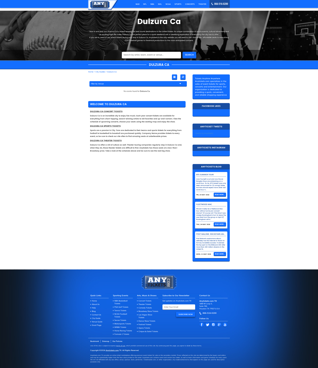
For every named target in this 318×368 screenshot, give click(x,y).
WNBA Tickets (120, 327)
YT (225, 324)
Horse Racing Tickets (123, 330)
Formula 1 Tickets (121, 334)
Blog (94, 311)
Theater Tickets (145, 304)
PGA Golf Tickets (121, 307)
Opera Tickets (144, 328)
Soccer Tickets (120, 320)
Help (94, 307)
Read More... (220, 195)
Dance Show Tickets (147, 321)
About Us (95, 304)
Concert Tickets (145, 300)
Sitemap (105, 341)
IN (213, 324)
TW (207, 324)
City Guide (96, 318)
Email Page (96, 325)
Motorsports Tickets (122, 323)
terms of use (120, 345)
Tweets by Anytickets (204, 133)
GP (219, 324)
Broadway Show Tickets (148, 311)
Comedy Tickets (145, 307)
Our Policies (117, 341)
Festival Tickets (145, 324)
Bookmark (94, 341)
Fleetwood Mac (204, 204)
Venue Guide (97, 321)
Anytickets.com (112, 350)
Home (94, 300)
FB (201, 324)
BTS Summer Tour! (205, 174)
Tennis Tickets (120, 310)
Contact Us (96, 314)
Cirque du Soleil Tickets (148, 331)
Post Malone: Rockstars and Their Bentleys (218, 234)
